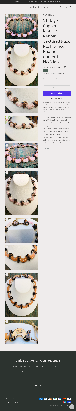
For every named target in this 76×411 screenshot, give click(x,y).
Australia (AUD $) (13, 403)
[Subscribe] (53, 372)
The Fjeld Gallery (57, 405)
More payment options (57, 98)
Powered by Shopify (66, 405)
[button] (6, 7)
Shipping (53, 73)
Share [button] (47, 148)
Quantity (45, 76)
